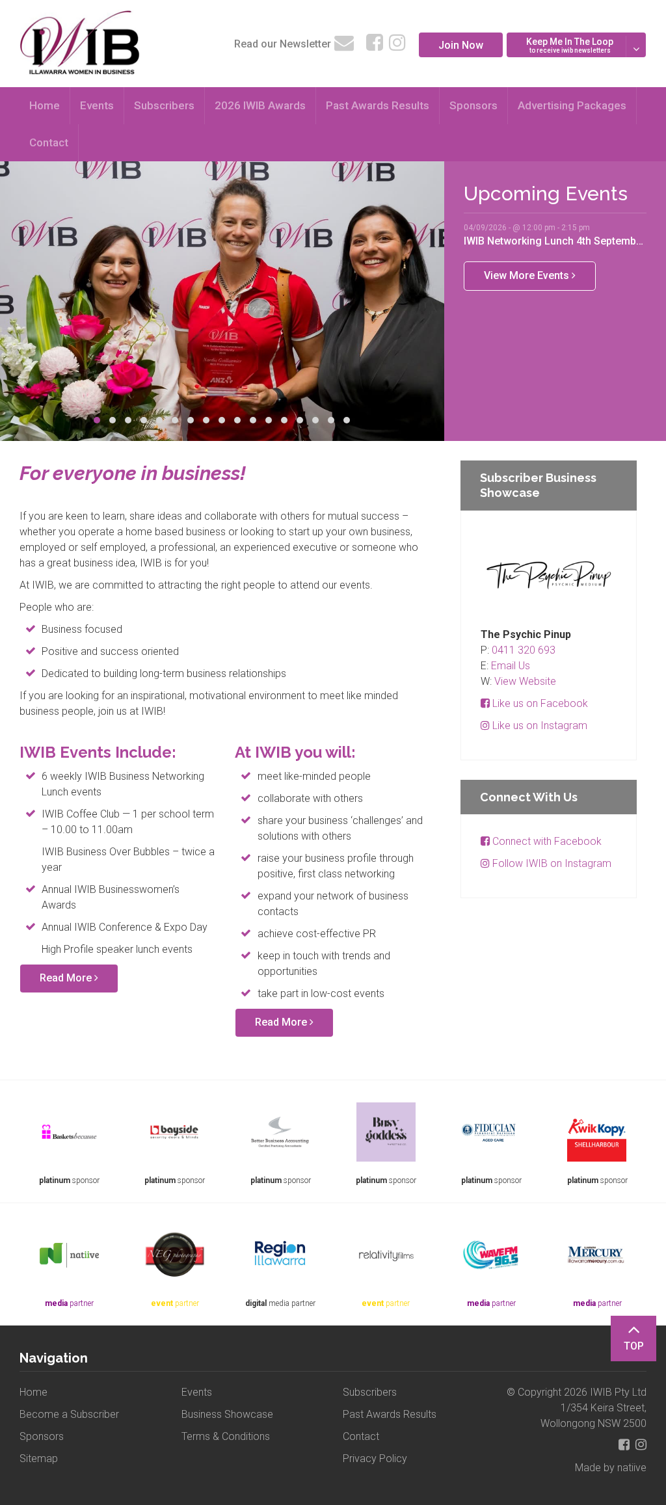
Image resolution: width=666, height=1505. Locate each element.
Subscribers (164, 105)
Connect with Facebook (546, 841)
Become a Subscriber (69, 1414)
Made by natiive (610, 1467)
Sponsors (473, 105)
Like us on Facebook (539, 703)
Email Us (510, 665)
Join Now (460, 45)
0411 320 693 (523, 650)
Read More (67, 978)
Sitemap (39, 1458)
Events (97, 105)
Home (44, 105)
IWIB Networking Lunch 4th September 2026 (555, 240)
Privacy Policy (375, 1458)
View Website (525, 681)
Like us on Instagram (538, 725)
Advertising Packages (572, 105)
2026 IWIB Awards (260, 105)
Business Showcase (227, 1414)
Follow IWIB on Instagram (550, 863)
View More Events (528, 275)
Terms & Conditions (225, 1436)
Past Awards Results (377, 105)
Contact (48, 142)
